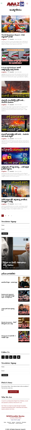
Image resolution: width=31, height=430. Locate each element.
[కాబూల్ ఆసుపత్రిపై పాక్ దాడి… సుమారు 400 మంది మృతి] (15, 123)
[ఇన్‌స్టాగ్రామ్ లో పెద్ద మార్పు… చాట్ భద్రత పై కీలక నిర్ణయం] (15, 156)
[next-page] (11, 216)
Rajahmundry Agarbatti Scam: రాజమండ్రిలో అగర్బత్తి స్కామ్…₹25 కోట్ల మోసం (7, 296)
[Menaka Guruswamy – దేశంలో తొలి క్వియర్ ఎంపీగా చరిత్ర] (24, 323)
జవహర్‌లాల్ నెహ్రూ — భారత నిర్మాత (9, 282)
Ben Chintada (5, 267)
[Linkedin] (10, 357)
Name (2, 225)
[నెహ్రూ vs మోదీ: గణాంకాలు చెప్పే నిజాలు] (15, 253)
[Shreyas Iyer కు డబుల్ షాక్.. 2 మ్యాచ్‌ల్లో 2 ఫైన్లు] (24, 336)
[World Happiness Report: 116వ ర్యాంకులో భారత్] (15, 24)
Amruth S (12, 39)
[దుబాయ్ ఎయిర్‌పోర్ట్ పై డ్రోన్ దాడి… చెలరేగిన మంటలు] (15, 89)
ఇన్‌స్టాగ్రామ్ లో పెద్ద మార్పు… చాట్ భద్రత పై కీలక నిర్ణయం (15, 168)
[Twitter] (14, 357)
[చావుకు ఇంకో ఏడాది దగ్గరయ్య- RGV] (24, 309)
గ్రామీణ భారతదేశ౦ (8, 274)
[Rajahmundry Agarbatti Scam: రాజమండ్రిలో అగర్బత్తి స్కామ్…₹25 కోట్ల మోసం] (24, 296)
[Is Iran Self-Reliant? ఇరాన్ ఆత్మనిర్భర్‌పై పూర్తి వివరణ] (15, 56)
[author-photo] (9, 39)
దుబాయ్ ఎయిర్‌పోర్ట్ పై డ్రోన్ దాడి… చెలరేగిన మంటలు (13, 101)
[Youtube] (18, 357)
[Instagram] (7, 357)
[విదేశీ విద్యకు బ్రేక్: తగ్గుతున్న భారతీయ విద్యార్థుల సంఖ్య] (15, 188)
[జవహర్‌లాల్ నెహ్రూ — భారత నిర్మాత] (24, 282)
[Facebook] (3, 357)
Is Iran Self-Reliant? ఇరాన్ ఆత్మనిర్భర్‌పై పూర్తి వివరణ (11, 68)
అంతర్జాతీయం (4, 39)
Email (2, 229)
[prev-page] (24, 239)
